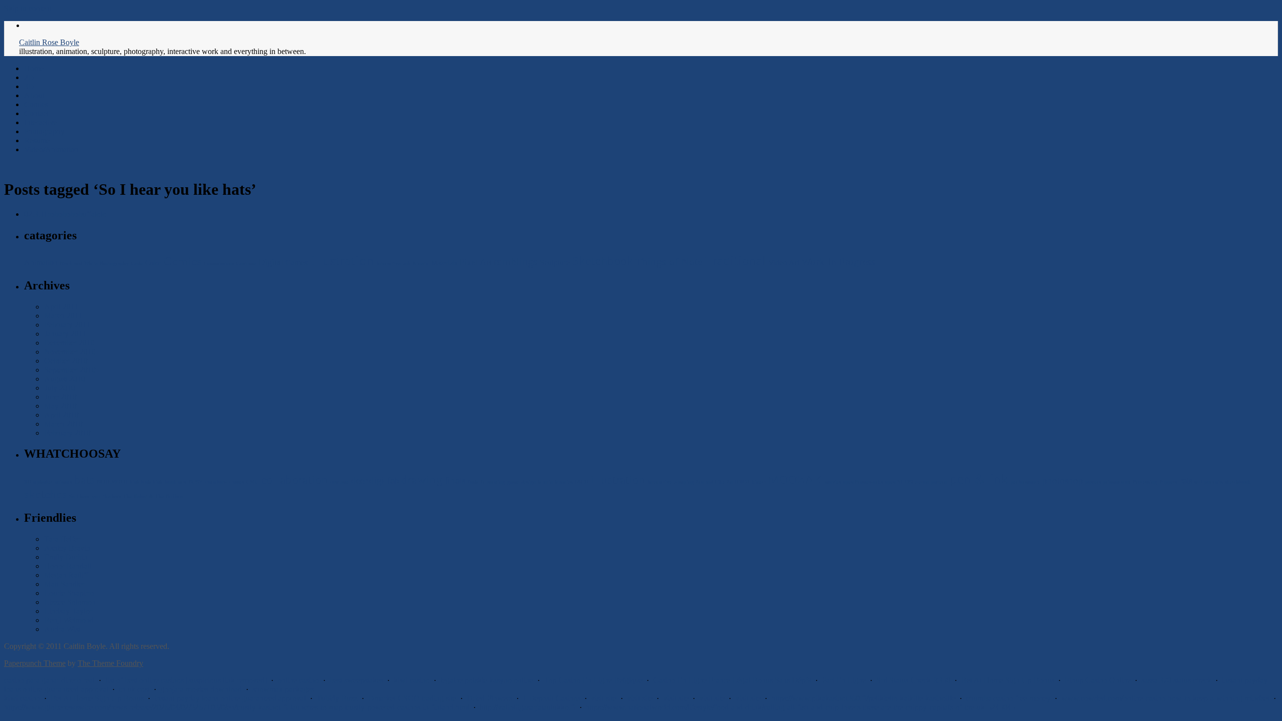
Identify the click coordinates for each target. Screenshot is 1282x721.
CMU (252, 482)
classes (236, 482)
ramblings (516, 261)
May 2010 (60, 406)
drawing (422, 479)
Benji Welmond (69, 620)
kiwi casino (412, 680)
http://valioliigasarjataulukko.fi (527, 707)
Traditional (735, 260)
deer (359, 480)
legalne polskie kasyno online (486, 680)
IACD (581, 482)
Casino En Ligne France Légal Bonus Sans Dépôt (732, 680)
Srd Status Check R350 (913, 680)
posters (1093, 482)
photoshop (1062, 480)
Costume (246, 263)
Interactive (40, 122)
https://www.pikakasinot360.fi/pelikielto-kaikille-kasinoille (863, 698)
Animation (41, 262)
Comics (36, 104)
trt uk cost (134, 689)
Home (34, 68)
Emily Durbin (66, 557)
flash (472, 482)
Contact (36, 113)
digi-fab (384, 480)
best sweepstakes (356, 680)
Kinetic (421, 263)
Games (296, 262)
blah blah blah (146, 482)
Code (137, 263)
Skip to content (28, 8)
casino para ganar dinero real (49, 680)
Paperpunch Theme (35, 663)
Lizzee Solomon (70, 602)
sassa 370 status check (1176, 680)
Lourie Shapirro (69, 593)
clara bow (216, 482)
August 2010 (64, 379)
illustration (618, 479)
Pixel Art (475, 262)
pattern (939, 482)
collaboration (294, 479)
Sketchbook (602, 261)
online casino (298, 680)
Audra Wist (62, 629)
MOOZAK (795, 479)
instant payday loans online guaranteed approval (230, 698)
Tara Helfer (62, 539)
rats (1185, 480)
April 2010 (61, 415)
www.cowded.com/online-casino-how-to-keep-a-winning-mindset (1165, 698)
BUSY (195, 482)
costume (339, 482)
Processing (1145, 482)
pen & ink (979, 479)
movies (833, 482)
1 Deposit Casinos (551, 698)
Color (153, 263)
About (34, 95)
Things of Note (669, 261)
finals (455, 480)
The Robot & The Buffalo (153, 496)
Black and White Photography (94, 263)
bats (84, 479)
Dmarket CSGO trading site (412, 698)
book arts (175, 482)
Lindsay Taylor (68, 611)
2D (29, 77)
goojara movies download (201, 689)
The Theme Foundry (110, 663)
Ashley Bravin (67, 548)
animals (63, 482)
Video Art (783, 262)
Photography (44, 131)
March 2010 (63, 424)
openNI (894, 482)
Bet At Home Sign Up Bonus (1007, 680)
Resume (37, 140)
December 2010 (69, 342)
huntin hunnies (555, 482)
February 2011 (67, 324)
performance (1025, 482)
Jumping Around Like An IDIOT (712, 482)
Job (407, 263)
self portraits (1208, 482)
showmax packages (283, 689)
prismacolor (1117, 482)
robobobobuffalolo (65, 214)
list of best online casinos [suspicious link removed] (186, 680)
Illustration (341, 260)
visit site (603, 698)
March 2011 (63, 315)
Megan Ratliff (66, 575)
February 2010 (67, 433)
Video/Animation (51, 149)
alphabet (43, 482)
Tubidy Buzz (337, 698)
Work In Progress (838, 262)
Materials (444, 263)
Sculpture (555, 262)
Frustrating (492, 482)
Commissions (219, 263)
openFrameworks (863, 482)
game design (521, 482)
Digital (270, 262)
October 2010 (66, 360)
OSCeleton (917, 482)
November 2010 (70, 351)
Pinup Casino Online (1098, 680)
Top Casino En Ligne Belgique (593, 680)
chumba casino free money (1008, 698)
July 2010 (59, 388)
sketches (45, 494)
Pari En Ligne (844, 680)
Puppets (1168, 482)
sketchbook (1238, 482)
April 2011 (61, 306)
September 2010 (70, 370)
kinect (759, 482)
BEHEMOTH (112, 482)
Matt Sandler (64, 584)
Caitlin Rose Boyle (49, 42)
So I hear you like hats (95, 496)
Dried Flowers (489, 698)
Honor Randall (67, 566)
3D (29, 86)
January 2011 (65, 333)
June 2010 (60, 397)
